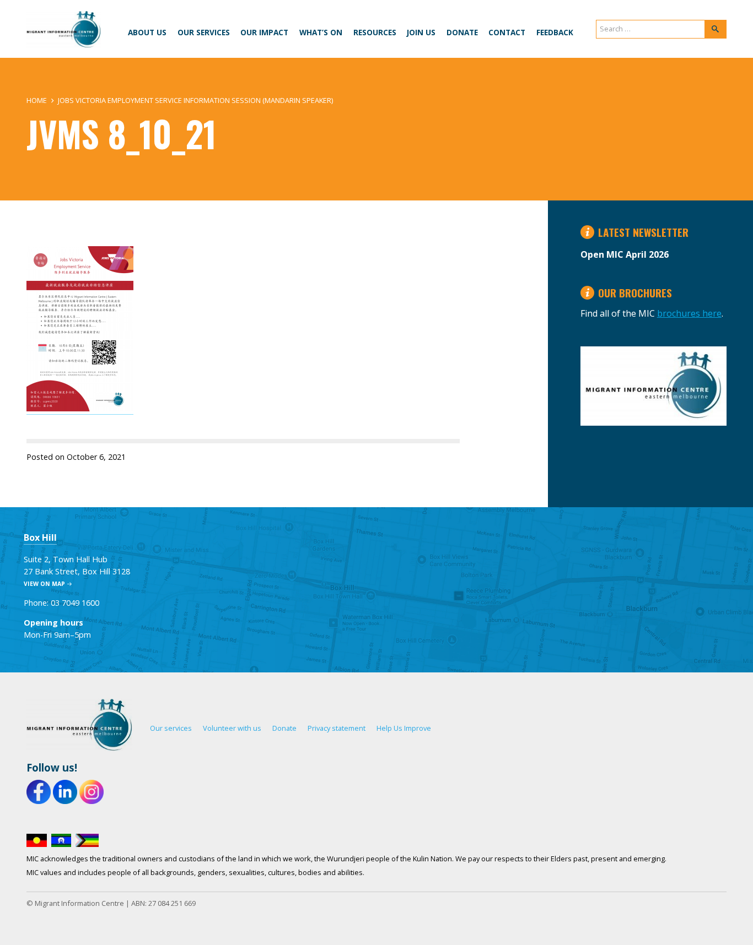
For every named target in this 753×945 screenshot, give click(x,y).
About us (147, 32)
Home (36, 100)
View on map (44, 584)
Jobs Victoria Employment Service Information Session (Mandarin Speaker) (195, 100)
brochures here (689, 313)
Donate (462, 32)
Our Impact (264, 32)
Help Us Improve (403, 728)
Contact (506, 32)
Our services (204, 32)
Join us (421, 32)
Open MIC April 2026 (624, 254)
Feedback (554, 32)
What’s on (320, 32)
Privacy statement (336, 728)
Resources (374, 32)
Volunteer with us (232, 728)
